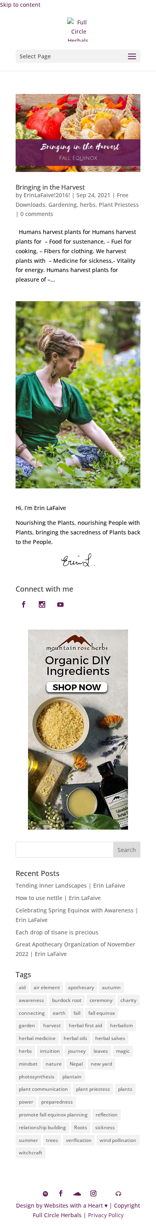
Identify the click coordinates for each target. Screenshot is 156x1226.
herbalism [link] (121, 1025)
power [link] (26, 1101)
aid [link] (22, 987)
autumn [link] (111, 987)
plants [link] (125, 1089)
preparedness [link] (57, 1101)
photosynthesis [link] (36, 1076)
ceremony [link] (101, 1000)
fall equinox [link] (101, 1013)
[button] (78, 56)
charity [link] (128, 1000)
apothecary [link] (81, 987)
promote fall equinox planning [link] (53, 1114)
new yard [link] (101, 1063)
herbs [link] (88, 204)
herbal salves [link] (110, 1038)
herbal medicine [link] (37, 1038)
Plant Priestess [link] (119, 204)
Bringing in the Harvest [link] (50, 187)
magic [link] (123, 1051)
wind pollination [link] (118, 1140)
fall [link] (77, 1013)
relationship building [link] (42, 1127)
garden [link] (27, 1025)
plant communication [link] (43, 1089)
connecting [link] (32, 1013)
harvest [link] (52, 1025)
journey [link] (77, 1051)
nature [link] (54, 1063)
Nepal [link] (76, 1063)
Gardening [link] (62, 204)
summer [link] (28, 1140)
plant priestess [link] (93, 1089)
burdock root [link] (67, 1000)
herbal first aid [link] (85, 1025)
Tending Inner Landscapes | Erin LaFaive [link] (70, 885)
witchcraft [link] (30, 1152)
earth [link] (59, 1013)
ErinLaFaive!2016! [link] (47, 195)
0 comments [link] (36, 214)
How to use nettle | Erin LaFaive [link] (58, 898)
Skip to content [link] (20, 4)
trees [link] (52, 1140)
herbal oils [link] (75, 1038)
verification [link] (79, 1140)
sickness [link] (105, 1127)
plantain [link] (72, 1076)
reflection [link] (107, 1114)
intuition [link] (50, 1051)
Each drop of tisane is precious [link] (57, 932)
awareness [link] (31, 1000)
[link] (79, 29)
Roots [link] (80, 1127)
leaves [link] (101, 1051)
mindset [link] (28, 1063)
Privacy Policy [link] (106, 1215)
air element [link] (47, 987)
